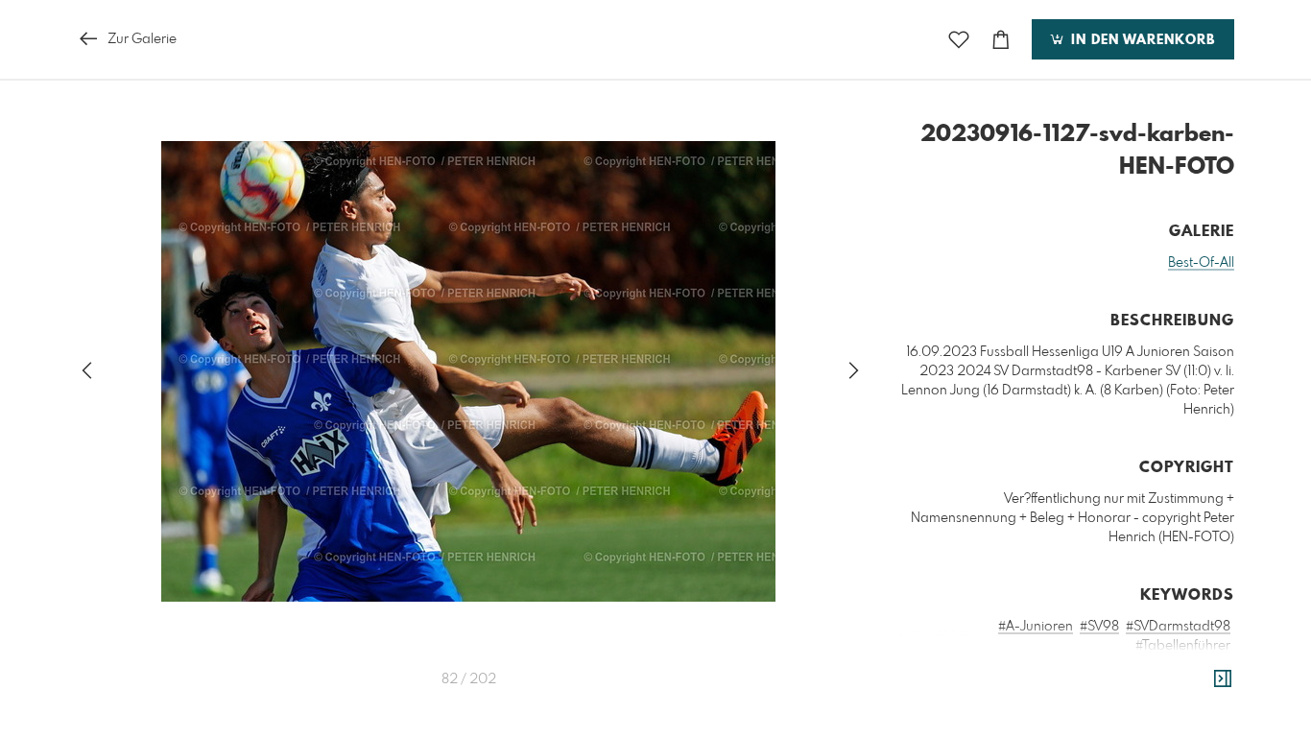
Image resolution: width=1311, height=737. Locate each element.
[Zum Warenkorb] (1001, 40)
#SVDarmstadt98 (1178, 626)
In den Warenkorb (1140, 40)
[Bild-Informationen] (1222, 679)
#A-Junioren (1035, 626)
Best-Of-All (1201, 263)
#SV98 (1099, 626)
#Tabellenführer (1182, 646)
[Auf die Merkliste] (958, 40)
